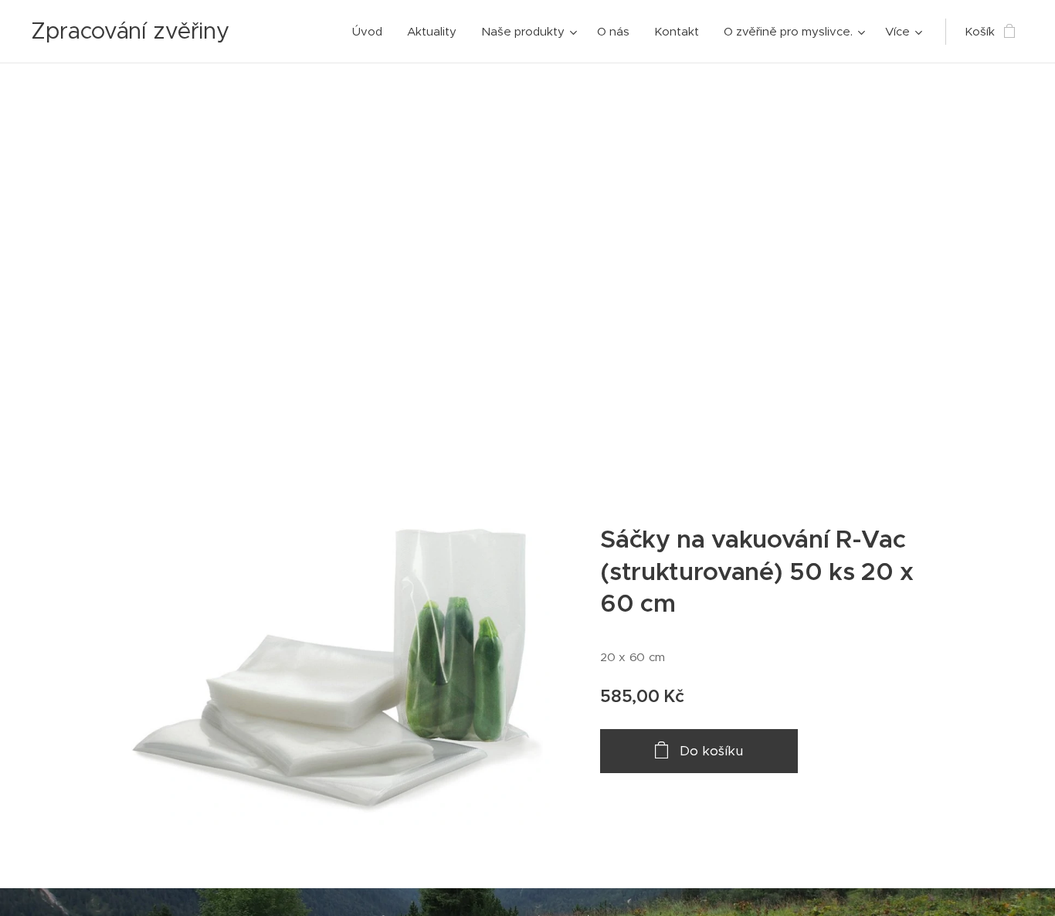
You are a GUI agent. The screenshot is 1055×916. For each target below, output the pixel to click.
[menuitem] (371, 31)
